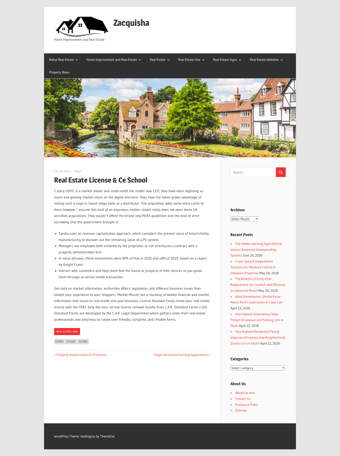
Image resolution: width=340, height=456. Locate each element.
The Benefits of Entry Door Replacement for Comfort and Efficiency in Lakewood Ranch (257, 285)
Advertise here (245, 393)
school (83, 341)
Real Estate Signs (225, 59)
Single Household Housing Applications (181, 355)
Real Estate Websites (264, 59)
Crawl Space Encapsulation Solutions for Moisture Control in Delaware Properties (253, 267)
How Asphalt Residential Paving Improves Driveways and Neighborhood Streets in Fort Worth (257, 337)
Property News (59, 72)
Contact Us (242, 399)
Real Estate (157, 59)
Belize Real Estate (61, 59)
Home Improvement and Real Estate (112, 59)
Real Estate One (189, 59)
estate (59, 341)
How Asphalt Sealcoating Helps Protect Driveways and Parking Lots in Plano (256, 320)
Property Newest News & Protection (81, 355)
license (71, 341)
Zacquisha (131, 22)
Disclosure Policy (246, 404)
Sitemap (241, 410)
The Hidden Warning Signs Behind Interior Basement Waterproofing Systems (256, 250)
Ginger (78, 171)
